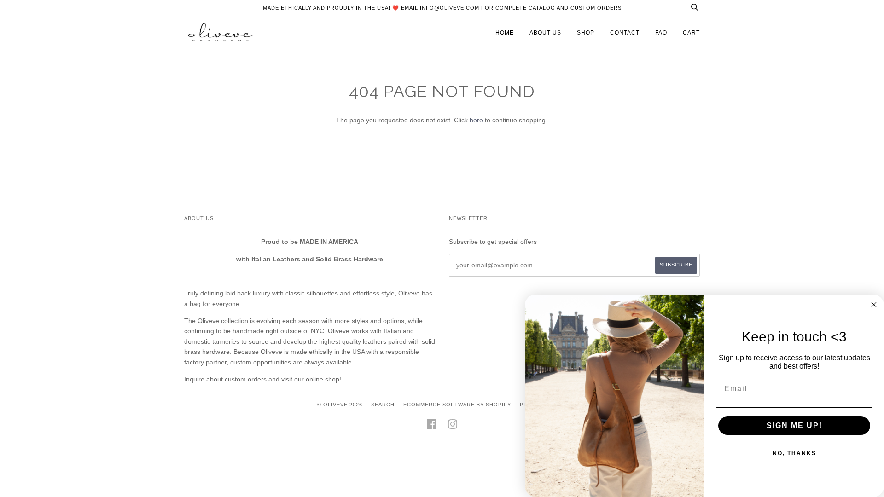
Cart (691, 32)
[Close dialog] (873, 304)
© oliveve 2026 (339, 404)
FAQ (661, 32)
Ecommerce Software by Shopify (457, 404)
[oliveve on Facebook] (431, 427)
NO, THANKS (794, 453)
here (476, 120)
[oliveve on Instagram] (453, 427)
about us (545, 32)
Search (383, 404)
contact (625, 32)
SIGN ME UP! (794, 425)
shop (585, 32)
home (504, 32)
